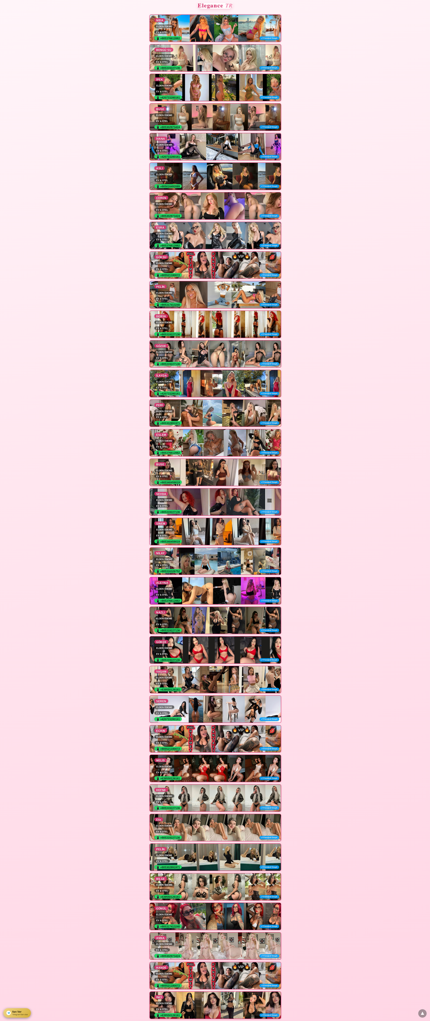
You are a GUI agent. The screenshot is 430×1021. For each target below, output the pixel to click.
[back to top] (422, 1013)
